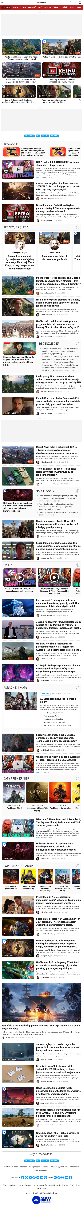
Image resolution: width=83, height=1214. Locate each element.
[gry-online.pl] (41, 3)
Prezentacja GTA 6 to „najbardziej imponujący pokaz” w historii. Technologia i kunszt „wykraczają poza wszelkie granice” (41, 904)
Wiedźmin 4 (74, 1167)
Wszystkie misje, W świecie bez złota (57, 725)
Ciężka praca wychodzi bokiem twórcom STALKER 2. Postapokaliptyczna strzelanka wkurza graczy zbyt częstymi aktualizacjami (41, 191)
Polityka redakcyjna (24, 1185)
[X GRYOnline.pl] (30, 1177)
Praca (78, 1185)
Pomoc (45, 1189)
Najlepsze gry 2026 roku (38, 1167)
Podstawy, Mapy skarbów (53, 713)
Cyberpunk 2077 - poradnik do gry (28, 879)
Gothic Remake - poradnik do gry (11, 879)
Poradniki (64, 7)
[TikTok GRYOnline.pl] (34, 1177)
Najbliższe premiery (41, 1170)
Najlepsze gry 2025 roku (59, 1167)
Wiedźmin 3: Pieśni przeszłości (15, 1167)
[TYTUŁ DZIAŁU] (41, 779)
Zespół (72, 1185)
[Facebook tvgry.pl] (70, 1177)
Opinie (55, 7)
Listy (39, 7)
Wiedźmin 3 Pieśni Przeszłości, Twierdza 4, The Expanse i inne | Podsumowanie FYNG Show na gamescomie (41, 828)
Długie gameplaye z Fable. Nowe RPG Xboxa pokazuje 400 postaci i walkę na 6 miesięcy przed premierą (41, 529)
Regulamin (12, 1185)
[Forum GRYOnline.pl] (45, 1177)
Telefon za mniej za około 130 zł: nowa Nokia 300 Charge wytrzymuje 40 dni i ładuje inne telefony (41, 476)
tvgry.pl (41, 565)
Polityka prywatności (40, 1185)
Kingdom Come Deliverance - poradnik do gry (45, 880)
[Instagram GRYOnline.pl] (26, 1177)
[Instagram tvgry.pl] (62, 1177)
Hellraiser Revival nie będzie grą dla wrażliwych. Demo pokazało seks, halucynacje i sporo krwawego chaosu (18, 501)
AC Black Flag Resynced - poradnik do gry (41, 709)
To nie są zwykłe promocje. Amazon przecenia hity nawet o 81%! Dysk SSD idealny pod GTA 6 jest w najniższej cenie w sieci (25, 151)
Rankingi (31, 7)
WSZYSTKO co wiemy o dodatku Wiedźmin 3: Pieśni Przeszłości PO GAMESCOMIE (54, 581)
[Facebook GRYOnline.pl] (22, 1177)
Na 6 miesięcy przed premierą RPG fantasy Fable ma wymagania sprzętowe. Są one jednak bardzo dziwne (54, 94)
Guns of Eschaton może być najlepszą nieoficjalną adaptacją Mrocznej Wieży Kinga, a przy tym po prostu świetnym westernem (19, 94)
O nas (5, 1185)
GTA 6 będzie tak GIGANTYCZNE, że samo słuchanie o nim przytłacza (41, 169)
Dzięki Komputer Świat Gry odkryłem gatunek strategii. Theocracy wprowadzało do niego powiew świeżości (61, 72)
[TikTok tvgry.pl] (59, 1177)
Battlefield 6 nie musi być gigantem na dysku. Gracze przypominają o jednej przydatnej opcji (41, 1011)
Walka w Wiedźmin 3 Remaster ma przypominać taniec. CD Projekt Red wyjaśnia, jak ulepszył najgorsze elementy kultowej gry (41, 651)
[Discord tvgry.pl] (66, 1177)
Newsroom (17, 7)
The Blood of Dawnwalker (60, 795)
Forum (78, 7)
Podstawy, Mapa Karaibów (53, 719)
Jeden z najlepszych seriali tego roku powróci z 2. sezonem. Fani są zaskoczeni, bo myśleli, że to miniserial (41, 1052)
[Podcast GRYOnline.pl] (37, 1177)
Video (71, 7)
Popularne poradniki (41, 866)
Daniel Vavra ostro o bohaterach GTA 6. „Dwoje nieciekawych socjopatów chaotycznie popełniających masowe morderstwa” (21, 72)
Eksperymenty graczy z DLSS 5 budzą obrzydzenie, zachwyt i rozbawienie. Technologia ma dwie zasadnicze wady (41, 742)
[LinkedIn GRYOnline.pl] (41, 1177)
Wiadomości (29, 136)
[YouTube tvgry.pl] (55, 1177)
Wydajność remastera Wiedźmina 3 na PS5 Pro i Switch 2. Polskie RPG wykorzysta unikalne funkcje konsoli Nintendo (41, 1117)
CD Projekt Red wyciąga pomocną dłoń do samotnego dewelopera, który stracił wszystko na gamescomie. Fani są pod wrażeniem (41, 673)
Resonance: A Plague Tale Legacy (37, 797)
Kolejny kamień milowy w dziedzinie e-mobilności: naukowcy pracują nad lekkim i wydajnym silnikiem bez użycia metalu (41, 608)
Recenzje (47, 7)
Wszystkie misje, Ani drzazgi (54, 722)
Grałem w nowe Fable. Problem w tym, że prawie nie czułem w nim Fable (61, 49)
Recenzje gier (59, 344)
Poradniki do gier (41, 688)
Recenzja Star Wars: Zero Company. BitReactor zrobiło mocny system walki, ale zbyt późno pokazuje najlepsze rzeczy (60, 351)
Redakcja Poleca (41, 227)
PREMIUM (6, 7)
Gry (24, 7)
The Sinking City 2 (14, 795)
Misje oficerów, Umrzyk (52, 716)
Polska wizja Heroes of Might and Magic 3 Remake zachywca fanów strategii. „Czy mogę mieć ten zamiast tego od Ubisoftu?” (21, 49)
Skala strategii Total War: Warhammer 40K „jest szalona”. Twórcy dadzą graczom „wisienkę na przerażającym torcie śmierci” (41, 926)
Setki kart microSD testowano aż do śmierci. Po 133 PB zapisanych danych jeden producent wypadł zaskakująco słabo (41, 1074)
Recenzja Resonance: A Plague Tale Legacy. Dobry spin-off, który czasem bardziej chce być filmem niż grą (19, 354)
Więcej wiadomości (41, 1154)
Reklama (65, 1185)
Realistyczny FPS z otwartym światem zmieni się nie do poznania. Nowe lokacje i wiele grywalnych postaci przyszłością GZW (41, 384)
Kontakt (38, 1189)
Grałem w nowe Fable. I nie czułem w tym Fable (54, 251)
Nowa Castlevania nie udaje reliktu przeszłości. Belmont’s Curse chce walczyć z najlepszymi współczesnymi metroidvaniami (56, 506)
